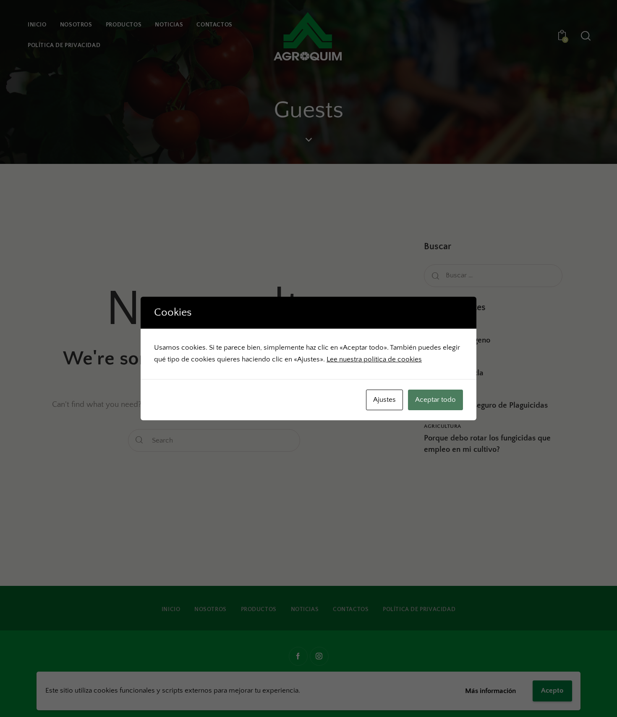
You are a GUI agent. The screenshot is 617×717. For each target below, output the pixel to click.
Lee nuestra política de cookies (374, 359)
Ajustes (384, 399)
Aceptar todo (435, 399)
